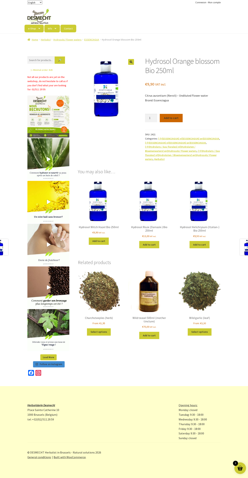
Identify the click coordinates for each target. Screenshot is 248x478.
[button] (131, 62)
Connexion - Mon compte (208, 2)
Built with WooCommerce (70, 457)
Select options (99, 331)
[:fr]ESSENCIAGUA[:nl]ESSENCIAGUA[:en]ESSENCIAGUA (188, 138)
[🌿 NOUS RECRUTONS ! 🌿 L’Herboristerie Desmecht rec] (48, 116)
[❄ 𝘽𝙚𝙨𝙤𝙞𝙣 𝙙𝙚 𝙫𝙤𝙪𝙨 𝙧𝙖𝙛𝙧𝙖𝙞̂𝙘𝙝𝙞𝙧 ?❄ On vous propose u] (48, 245)
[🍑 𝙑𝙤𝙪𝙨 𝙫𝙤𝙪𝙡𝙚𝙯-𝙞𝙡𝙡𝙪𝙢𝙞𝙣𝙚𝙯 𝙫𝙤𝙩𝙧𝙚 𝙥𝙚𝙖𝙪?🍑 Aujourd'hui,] (48, 202)
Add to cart (171, 118)
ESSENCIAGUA (91, 39)
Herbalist (46, 39)
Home (35, 39)
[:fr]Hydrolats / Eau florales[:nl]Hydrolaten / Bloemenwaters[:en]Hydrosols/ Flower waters (182, 155)
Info (50, 28)
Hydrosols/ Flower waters (67, 39)
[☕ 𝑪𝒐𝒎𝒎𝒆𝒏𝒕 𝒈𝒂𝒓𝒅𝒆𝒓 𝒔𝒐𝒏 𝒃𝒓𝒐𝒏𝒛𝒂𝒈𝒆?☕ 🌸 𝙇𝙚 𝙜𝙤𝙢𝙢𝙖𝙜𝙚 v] (48, 287)
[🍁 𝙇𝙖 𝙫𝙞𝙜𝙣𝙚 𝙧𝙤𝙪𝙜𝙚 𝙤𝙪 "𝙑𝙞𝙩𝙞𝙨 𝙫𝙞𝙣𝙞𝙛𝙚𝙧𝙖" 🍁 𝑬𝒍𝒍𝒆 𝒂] (48, 330)
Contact (68, 28)
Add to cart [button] (98, 241)
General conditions (39, 457)
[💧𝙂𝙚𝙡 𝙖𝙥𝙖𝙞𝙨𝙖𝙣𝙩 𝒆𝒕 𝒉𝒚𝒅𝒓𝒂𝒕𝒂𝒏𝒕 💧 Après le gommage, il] (48, 159)
